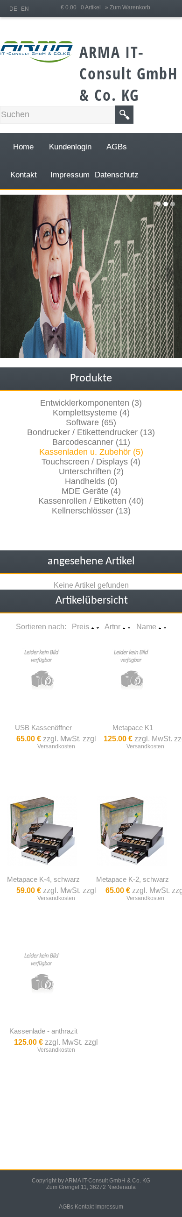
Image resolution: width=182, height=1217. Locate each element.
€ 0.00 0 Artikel (83, 7)
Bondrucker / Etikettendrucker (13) (91, 432)
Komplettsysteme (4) (91, 412)
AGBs (66, 1206)
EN (25, 9)
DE (13, 9)
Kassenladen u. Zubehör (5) (91, 452)
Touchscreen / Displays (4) (91, 461)
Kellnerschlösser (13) (91, 510)
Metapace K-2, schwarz (132, 879)
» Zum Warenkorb (127, 7)
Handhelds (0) (91, 481)
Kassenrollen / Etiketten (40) (91, 501)
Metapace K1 (132, 728)
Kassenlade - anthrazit (43, 1031)
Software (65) (91, 422)
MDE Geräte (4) (91, 491)
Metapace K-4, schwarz (43, 879)
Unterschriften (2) (91, 471)
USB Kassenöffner (43, 728)
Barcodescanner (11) (91, 442)
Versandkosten (56, 746)
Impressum (109, 1206)
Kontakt (84, 1206)
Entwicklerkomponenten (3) (91, 403)
